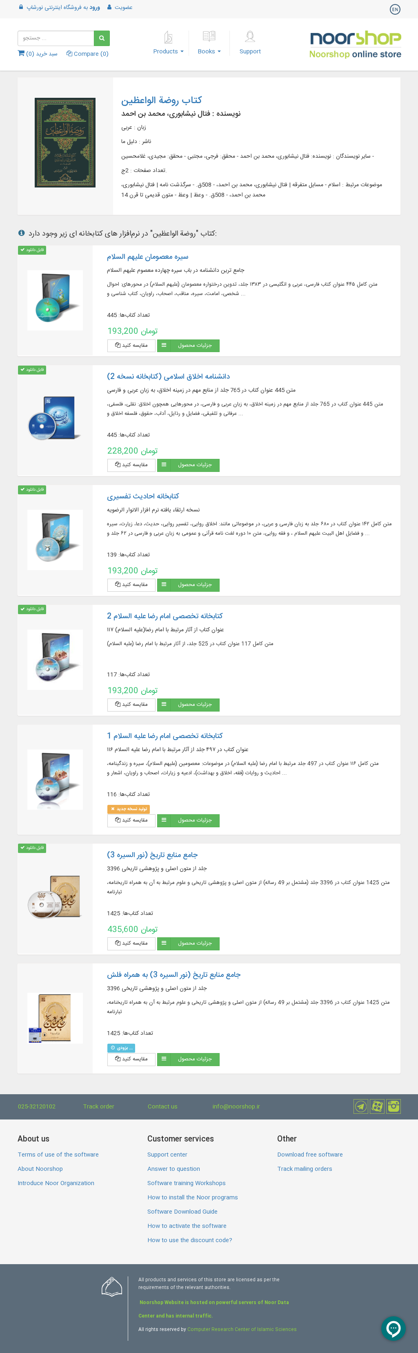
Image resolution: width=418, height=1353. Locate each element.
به (63, 8)
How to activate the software (187, 1226)
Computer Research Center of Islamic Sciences (242, 1329)
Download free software (310, 1155)
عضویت (123, 8)
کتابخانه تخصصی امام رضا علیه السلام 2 (164, 616)
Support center (167, 1155)
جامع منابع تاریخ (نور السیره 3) (152, 855)
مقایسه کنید (134, 345)
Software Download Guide (182, 1212)
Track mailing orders (304, 1169)
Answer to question (173, 1169)
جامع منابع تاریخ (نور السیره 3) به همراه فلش (173, 975)
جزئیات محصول (195, 345)
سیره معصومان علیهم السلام (147, 257)
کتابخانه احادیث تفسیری (143, 497)
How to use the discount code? (189, 1240)
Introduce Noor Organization (56, 1183)
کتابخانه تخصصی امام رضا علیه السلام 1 (164, 736)
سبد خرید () (41, 54)
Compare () (90, 54)
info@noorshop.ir (236, 1107)
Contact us (163, 1107)
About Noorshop (40, 1169)
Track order (98, 1107)
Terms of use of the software (58, 1155)
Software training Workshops (186, 1183)
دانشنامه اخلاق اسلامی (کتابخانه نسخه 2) (168, 377)
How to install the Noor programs (192, 1198)
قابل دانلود (34, 250)
